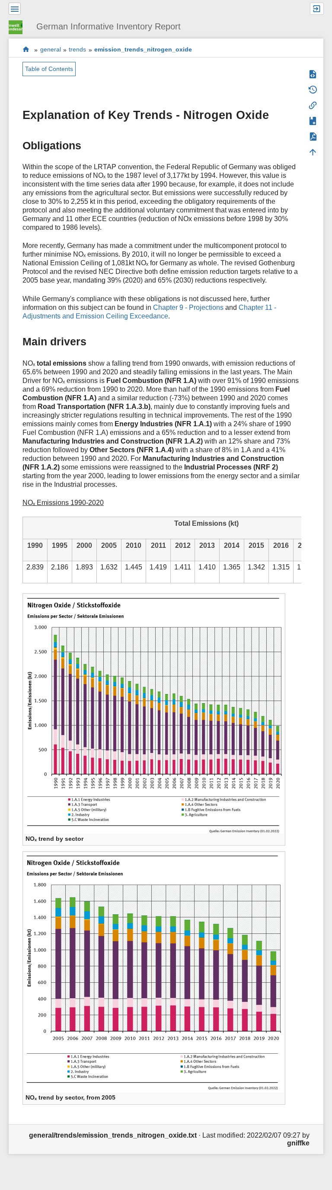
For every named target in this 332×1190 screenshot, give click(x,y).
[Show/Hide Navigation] (15, 9)
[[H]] (19, 26)
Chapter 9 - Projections (188, 307)
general (50, 49)
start (26, 49)
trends (77, 49)
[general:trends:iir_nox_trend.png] (154, 713)
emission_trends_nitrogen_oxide (143, 49)
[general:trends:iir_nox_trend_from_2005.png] (154, 972)
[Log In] (317, 9)
